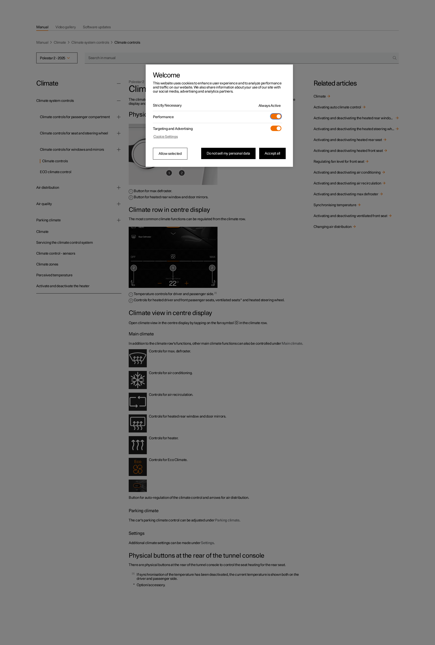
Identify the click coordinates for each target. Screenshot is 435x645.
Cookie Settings (165, 137)
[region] (219, 115)
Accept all (272, 153)
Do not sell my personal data (228, 153)
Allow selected (170, 153)
